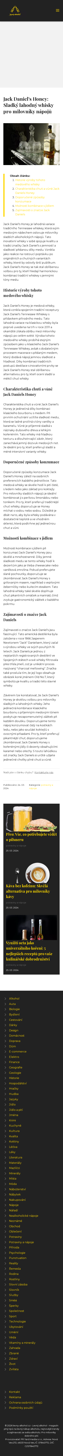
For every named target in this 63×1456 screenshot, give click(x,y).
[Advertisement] (31, 54)
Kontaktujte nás (43, 772)
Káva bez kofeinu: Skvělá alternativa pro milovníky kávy (28, 891)
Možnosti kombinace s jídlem (34, 205)
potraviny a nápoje (16, 845)
